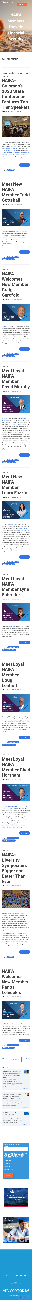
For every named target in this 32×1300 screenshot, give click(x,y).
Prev (4, 1058)
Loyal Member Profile (8, 462)
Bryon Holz (5, 148)
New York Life (11, 825)
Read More (24, 165)
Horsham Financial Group (14, 827)
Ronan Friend (6, 111)
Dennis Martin (6, 941)
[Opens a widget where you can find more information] (24, 1297)
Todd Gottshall (20, 231)
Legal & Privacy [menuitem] (16, 1283)
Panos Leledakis (12, 1024)
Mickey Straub (12, 154)
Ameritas (4, 418)
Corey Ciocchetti (7, 152)
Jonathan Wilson (10, 150)
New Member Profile (8, 259)
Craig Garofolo (6, 326)
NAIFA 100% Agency (8, 244)
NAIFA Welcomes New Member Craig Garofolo (15, 284)
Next (27, 1058)
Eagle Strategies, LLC (13, 823)
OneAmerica (17, 937)
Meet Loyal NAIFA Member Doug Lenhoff (13, 675)
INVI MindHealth (14, 148)
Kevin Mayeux (6, 937)
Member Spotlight (13, 256)
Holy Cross (15, 424)
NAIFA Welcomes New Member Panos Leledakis (15, 982)
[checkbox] (16, 1165)
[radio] (16, 1160)
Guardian (18, 337)
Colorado (11, 169)
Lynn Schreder (11, 626)
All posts (16, 1059)
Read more (26, 1088)
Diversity (10, 956)
